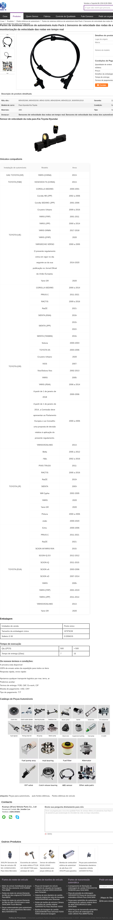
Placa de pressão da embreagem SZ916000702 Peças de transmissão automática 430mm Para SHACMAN (82, 895)
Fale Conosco (87, 16)
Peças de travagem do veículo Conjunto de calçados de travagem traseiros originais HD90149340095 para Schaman (48, 889)
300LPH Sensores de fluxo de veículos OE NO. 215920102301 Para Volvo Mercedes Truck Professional (9, 868)
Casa (5, 16)
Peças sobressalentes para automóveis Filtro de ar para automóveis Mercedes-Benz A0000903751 (17, 910)
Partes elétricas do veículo (63, 796)
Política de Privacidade (17, 918)
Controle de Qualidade (66, 16)
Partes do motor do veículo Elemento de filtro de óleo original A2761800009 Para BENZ (16, 895)
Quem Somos (32, 16)
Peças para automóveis (19, 796)
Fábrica (47, 16)
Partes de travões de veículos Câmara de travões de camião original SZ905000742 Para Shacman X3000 (49, 904)
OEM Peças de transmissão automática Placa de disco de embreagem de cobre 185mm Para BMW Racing (83, 912)
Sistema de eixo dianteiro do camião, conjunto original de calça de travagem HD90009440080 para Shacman (49, 897)
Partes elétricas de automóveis (28, 21)
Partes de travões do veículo (49, 880)
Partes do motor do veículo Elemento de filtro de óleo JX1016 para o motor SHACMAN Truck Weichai (16, 902)
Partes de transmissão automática (79, 881)
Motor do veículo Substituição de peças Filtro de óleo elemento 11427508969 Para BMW (16, 888)
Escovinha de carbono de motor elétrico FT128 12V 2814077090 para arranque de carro (29, 867)
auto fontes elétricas (40, 796)
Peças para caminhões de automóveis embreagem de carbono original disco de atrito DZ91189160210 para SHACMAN (82, 903)
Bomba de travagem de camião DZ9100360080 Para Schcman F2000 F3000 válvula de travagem (49, 912)
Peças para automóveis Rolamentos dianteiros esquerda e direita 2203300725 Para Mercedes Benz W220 (88, 868)
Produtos (17, 16)
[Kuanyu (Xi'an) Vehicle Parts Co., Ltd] (3, 6)
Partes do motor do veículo (15, 880)
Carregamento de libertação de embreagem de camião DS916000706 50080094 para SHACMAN (82, 888)
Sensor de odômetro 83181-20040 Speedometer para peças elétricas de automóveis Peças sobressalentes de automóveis (47, 871)
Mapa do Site (107, 897)
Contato (103, 85)
